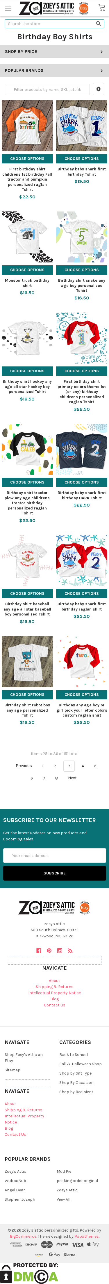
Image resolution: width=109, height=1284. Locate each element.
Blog (54, 998)
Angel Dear (15, 1190)
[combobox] (54, 23)
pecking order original (77, 1180)
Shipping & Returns (55, 986)
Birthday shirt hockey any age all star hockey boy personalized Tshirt (27, 386)
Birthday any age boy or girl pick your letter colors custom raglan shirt (81, 710)
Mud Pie (64, 1171)
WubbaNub (15, 1180)
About (54, 980)
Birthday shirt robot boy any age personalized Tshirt (27, 710)
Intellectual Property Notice (54, 992)
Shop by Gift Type (75, 1073)
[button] (98, 89)
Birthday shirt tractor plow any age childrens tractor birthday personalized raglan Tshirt (27, 503)
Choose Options (27, 158)
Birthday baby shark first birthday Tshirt (82, 172)
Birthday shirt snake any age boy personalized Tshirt (81, 285)
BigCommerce (23, 1236)
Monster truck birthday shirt (27, 283)
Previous (23, 765)
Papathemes (86, 1236)
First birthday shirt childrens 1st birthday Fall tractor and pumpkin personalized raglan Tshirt (27, 179)
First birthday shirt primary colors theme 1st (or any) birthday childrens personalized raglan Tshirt (82, 391)
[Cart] (103, 7)
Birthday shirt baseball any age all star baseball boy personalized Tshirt (27, 609)
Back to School (73, 1054)
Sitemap (12, 1070)
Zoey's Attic (15, 1171)
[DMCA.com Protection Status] (29, 1273)
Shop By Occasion (76, 1082)
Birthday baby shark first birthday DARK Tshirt (82, 495)
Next (73, 778)
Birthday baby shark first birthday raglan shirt (82, 607)
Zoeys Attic (67, 1190)
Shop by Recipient (76, 1091)
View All (63, 1199)
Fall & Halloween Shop (80, 1063)
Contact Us (54, 1005)
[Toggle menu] (8, 8)
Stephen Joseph (20, 1199)
